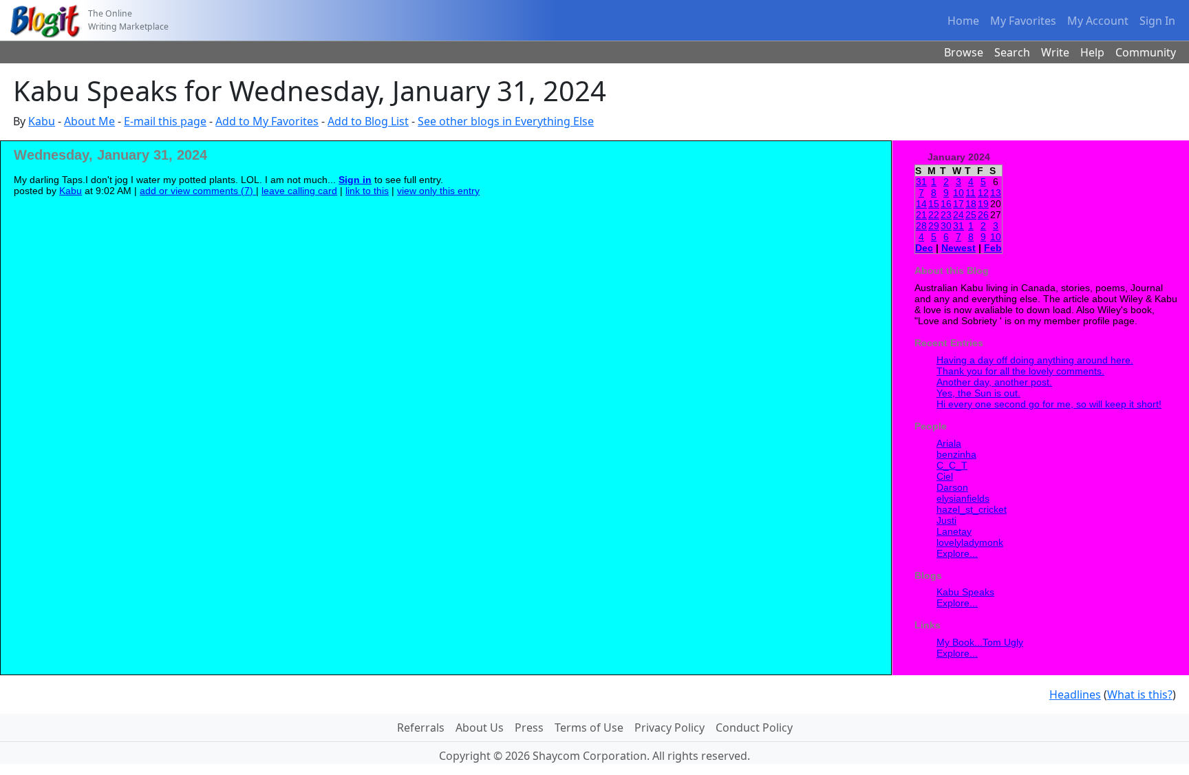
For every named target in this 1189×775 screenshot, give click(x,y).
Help (1092, 52)
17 (958, 203)
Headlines (1075, 694)
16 (946, 203)
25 (970, 214)
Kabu (41, 121)
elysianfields (962, 498)
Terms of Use (589, 727)
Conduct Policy (754, 727)
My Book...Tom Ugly (979, 642)
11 (970, 192)
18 (970, 203)
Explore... (957, 553)
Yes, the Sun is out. (978, 393)
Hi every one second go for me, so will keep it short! (1048, 404)
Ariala (948, 443)
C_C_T (951, 465)
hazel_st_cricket (971, 509)
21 (921, 214)
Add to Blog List (368, 121)
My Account (1097, 20)
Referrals (420, 727)
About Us (480, 727)
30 (946, 225)
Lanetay (954, 531)
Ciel (944, 476)
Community (1145, 52)
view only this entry (438, 190)
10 (958, 192)
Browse (963, 52)
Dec (924, 247)
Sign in (355, 179)
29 (933, 225)
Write (1055, 52)
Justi (946, 520)
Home (963, 20)
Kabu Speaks (965, 591)
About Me (89, 121)
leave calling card (299, 190)
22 (933, 214)
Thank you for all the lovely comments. (1020, 370)
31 (921, 181)
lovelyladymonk (969, 542)
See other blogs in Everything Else (506, 121)
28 (921, 225)
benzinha (956, 454)
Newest (958, 247)
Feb (993, 247)
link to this (367, 190)
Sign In (1157, 20)
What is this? (1139, 694)
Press (529, 727)
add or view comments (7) (198, 190)
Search (1012, 52)
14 (921, 203)
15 (933, 203)
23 (946, 214)
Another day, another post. (994, 382)
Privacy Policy (669, 727)
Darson (952, 487)
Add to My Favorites (267, 121)
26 (983, 214)
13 (995, 192)
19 (983, 203)
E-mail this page (165, 121)
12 (983, 192)
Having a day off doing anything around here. (1034, 359)
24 (958, 214)
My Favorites (1023, 20)
